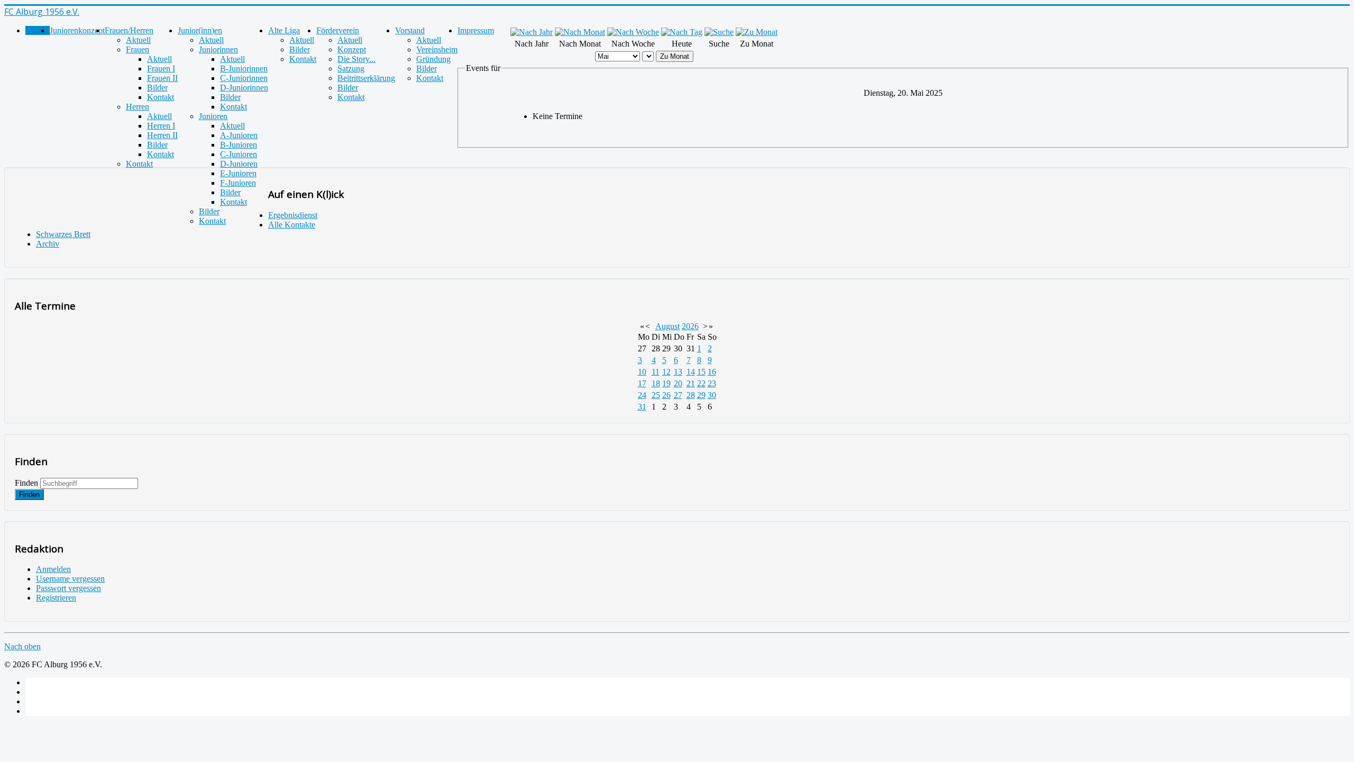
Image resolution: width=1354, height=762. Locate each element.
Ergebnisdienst (292, 215)
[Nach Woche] (633, 32)
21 (691, 383)
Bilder (157, 87)
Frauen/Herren (129, 30)
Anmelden (53, 569)
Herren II (162, 135)
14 (691, 371)
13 (678, 371)
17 (642, 383)
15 (701, 371)
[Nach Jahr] (531, 32)
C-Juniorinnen (244, 78)
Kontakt (160, 97)
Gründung (433, 59)
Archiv (47, 243)
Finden (26, 482)
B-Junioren (238, 144)
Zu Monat (674, 56)
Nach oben (22, 646)
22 (701, 383)
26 (666, 395)
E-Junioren (238, 173)
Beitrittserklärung (366, 78)
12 (666, 371)
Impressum (476, 30)
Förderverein (337, 30)
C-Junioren (238, 154)
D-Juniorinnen (244, 87)
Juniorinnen (218, 49)
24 (642, 395)
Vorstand (410, 30)
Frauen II (162, 78)
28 (691, 395)
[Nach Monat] (580, 32)
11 (656, 371)
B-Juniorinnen (244, 68)
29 (701, 395)
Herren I (161, 125)
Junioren (213, 116)
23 (712, 383)
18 (656, 383)
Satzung (350, 68)
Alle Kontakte (291, 224)
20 (678, 383)
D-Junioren (239, 163)
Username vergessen (70, 578)
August (667, 326)
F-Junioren (238, 182)
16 (712, 371)
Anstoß (37, 30)
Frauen (137, 49)
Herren (137, 106)
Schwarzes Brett (63, 234)
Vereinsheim (437, 49)
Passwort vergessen (68, 588)
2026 (690, 326)
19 (666, 383)
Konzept (351, 49)
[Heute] (681, 32)
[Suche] (719, 32)
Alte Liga (284, 30)
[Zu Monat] (756, 32)
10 (642, 371)
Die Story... (356, 59)
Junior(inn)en (200, 30)
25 (656, 395)
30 (712, 395)
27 (678, 395)
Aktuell (138, 39)
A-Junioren (239, 135)
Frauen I (161, 68)
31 (642, 406)
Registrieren (56, 597)
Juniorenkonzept (77, 30)
